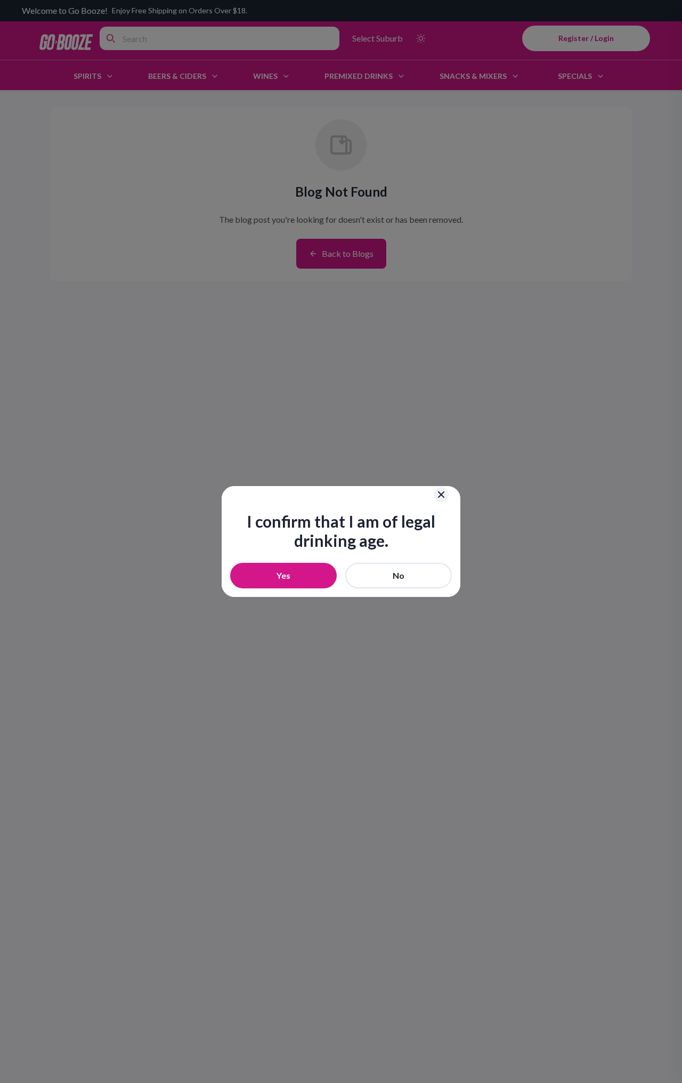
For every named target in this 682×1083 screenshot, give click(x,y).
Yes (283, 575)
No (398, 575)
